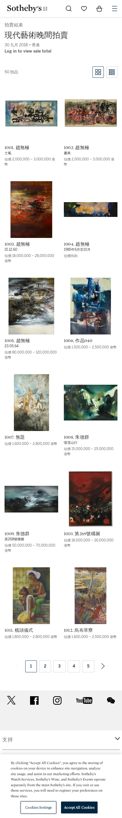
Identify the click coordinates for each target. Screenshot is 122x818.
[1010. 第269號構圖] (90, 499)
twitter (11, 700)
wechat (111, 700)
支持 (7, 740)
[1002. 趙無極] (90, 113)
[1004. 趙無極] (90, 209)
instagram (57, 700)
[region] (61, 786)
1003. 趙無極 (17, 244)
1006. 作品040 (78, 341)
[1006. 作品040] (90, 306)
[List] (111, 72)
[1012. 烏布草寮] (90, 595)
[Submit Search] (68, 8)
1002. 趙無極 (76, 147)
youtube (84, 700)
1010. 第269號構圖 (82, 534)
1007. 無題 (15, 437)
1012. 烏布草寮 (78, 630)
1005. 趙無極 (17, 341)
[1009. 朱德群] (31, 499)
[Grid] (98, 72)
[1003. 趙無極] (31, 209)
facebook (34, 700)
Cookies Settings (38, 807)
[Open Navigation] (114, 8)
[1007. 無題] (31, 402)
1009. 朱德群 (17, 534)
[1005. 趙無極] (31, 306)
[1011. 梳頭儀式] (31, 595)
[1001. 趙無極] (31, 113)
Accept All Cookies (79, 807)
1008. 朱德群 (76, 437)
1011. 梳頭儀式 (19, 630)
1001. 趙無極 (17, 147)
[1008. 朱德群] (90, 402)
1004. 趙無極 (76, 244)
